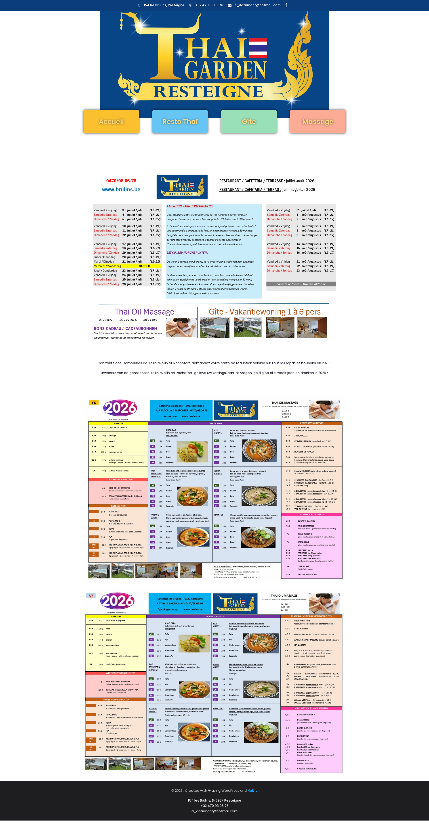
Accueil (111, 121)
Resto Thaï (180, 121)
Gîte (249, 121)
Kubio (253, 790)
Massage (317, 121)
